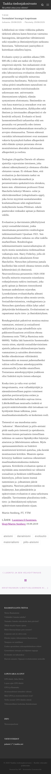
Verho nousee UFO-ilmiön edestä (17, 700)
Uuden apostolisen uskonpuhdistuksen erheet (22, 646)
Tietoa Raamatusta (11, 613)
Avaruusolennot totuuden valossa (18, 692)
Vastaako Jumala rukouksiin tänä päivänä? (21, 621)
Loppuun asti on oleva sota (15, 634)
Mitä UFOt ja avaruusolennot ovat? (18, 696)
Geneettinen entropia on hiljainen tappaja (21, 651)
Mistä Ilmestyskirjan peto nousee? (18, 630)
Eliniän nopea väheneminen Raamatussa (20, 638)
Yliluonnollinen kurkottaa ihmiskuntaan (20, 704)
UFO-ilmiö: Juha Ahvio (13, 679)
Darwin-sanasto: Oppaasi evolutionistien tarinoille (24, 659)
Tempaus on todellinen (13, 642)
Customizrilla (36, 769)
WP (20, 769)
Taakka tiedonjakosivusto (21, 763)
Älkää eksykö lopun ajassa (15, 625)
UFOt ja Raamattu (11, 687)
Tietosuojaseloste (11, 724)
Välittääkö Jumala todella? (15, 617)
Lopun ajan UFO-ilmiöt (13, 683)
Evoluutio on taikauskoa (14, 655)
